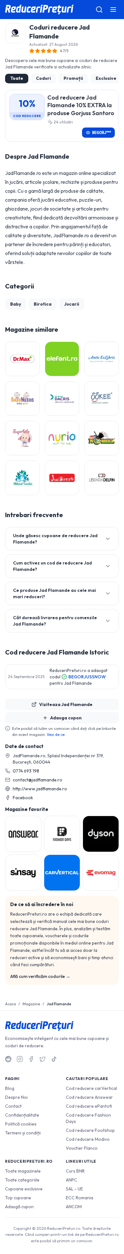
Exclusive (106, 78)
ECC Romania (79, 1198)
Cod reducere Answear (89, 1097)
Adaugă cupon (19, 1206)
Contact (13, 1106)
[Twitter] (42, 1059)
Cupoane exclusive (24, 1189)
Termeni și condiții (23, 1133)
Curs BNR (75, 1171)
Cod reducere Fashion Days (88, 1118)
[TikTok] (54, 1059)
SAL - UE (74, 1189)
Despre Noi (16, 1097)
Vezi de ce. (56, 734)
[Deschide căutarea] (99, 9)
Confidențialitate (22, 1115)
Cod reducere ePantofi (89, 1106)
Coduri (43, 78)
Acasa (10, 1003)
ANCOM (74, 1206)
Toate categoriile (22, 1180)
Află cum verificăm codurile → (40, 976)
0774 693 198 (26, 771)
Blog (9, 1088)
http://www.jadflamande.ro (40, 789)
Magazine (31, 1003)
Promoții (73, 78)
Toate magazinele (23, 1171)
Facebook (23, 797)
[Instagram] (20, 1059)
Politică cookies (21, 1124)
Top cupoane (18, 1198)
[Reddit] (8, 1059)
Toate (16, 78)
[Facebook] (31, 1059)
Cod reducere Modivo (88, 1139)
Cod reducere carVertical (91, 1088)
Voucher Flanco (82, 1148)
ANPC (71, 1180)
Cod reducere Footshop (90, 1130)
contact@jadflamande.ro (37, 780)
